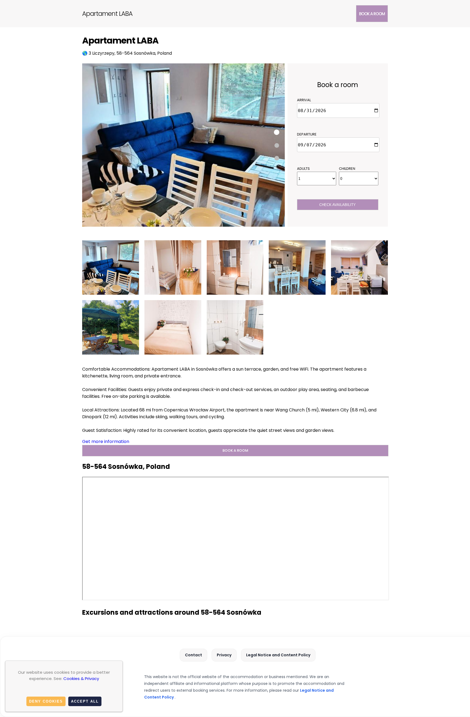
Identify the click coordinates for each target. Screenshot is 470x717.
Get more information (105, 441)
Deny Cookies (46, 701)
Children (347, 168)
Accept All (85, 701)
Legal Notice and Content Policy (278, 655)
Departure (307, 134)
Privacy (224, 655)
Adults (303, 168)
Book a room (372, 14)
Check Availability (337, 205)
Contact (193, 655)
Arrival (304, 100)
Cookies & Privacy (81, 678)
